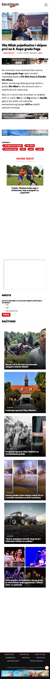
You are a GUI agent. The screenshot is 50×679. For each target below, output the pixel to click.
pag (31, 149)
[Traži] (30, 5)
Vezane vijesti (25, 158)
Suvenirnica (10, 658)
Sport (40, 53)
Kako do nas (40, 654)
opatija (40, 149)
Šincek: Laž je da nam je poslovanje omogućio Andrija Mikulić (21, 365)
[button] (3, 179)
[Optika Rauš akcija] (25, 61)
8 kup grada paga (11, 149)
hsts (23, 149)
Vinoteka (26, 658)
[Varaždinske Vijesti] (10, 4)
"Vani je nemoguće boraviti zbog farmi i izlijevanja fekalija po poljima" (23, 540)
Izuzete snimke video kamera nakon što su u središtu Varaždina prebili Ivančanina (24, 496)
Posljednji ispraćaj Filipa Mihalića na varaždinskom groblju (22, 453)
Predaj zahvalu (36, 661)
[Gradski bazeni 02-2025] (25, 133)
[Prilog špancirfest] (25, 673)
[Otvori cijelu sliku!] (25, 26)
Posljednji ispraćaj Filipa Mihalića (20, 410)
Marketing (9, 654)
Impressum (24, 654)
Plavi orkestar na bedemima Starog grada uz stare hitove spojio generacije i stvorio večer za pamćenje (24, 582)
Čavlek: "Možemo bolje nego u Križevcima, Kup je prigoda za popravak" (25, 190)
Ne (7, 308)
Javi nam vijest (13, 661)
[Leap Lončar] (25, 116)
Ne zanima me (12, 311)
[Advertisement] (25, 226)
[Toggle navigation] (46, 5)
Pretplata (40, 658)
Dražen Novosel (8, 53)
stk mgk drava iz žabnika (13, 145)
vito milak (30, 145)
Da (7, 305)
